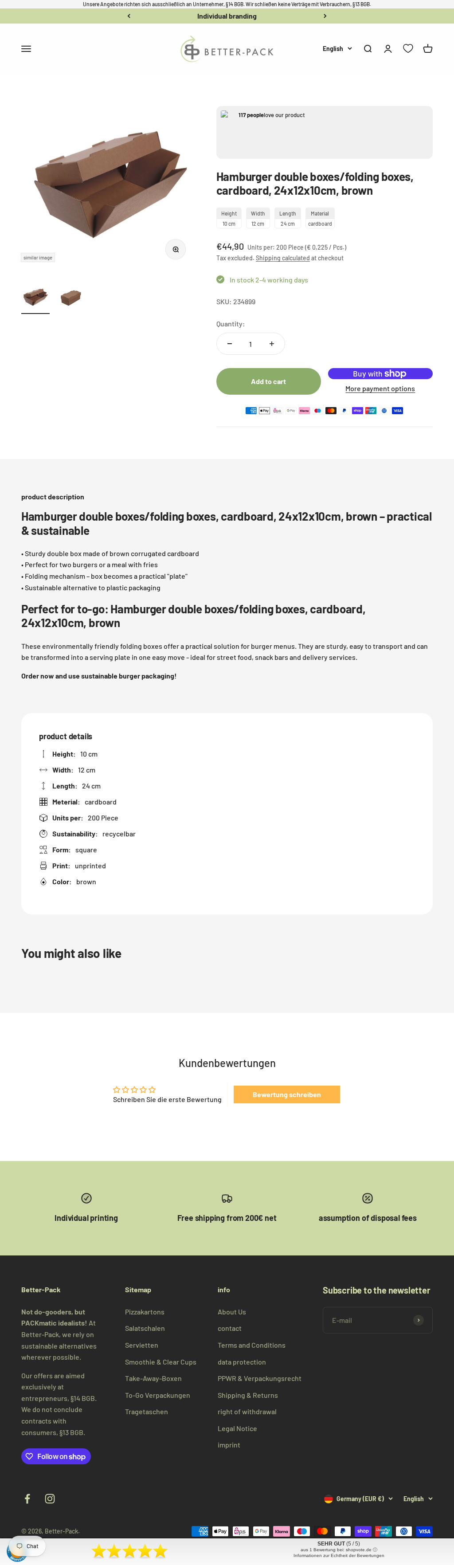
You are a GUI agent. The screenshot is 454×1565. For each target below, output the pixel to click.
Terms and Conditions (252, 1345)
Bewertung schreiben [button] (287, 1094)
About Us (232, 1311)
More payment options (380, 388)
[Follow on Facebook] (27, 1499)
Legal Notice (237, 1428)
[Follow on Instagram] (50, 1499)
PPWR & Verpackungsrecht (259, 1378)
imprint (229, 1444)
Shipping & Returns (248, 1395)
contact (230, 1328)
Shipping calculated (283, 258)
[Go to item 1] (35, 298)
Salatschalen (145, 1328)
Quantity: (230, 323)
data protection (242, 1361)
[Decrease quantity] (230, 343)
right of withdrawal (247, 1411)
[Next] (325, 16)
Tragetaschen (146, 1411)
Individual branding (227, 16)
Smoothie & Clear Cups (160, 1361)
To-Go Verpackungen (157, 1395)
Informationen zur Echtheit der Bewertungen (339, 1555)
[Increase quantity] (272, 343)
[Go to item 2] (71, 298)
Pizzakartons (144, 1311)
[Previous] (128, 16)
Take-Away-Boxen (153, 1378)
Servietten (141, 1345)
